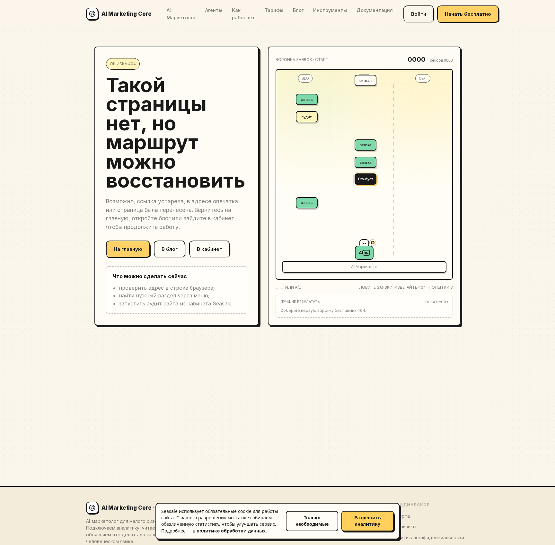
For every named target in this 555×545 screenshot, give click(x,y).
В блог (170, 249)
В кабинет (209, 249)
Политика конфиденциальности (428, 537)
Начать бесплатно (468, 14)
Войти (418, 14)
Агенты (213, 10)
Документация (375, 10)
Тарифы (274, 10)
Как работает (243, 13)
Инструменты (330, 10)
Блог (298, 10)
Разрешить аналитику (367, 520)
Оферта (401, 516)
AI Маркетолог (181, 13)
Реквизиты (404, 526)
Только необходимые (312, 520)
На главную (128, 249)
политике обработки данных (231, 531)
